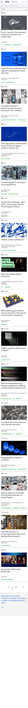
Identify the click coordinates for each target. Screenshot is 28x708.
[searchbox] (14, 5)
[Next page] (26, 587)
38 (8, 587)
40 (16, 587)
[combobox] (14, 9)
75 (23, 587)
